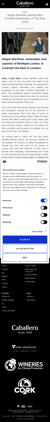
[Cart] (47, 4)
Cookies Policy (31, 412)
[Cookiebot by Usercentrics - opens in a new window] (37, 161)
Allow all (25, 240)
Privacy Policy (35, 410)
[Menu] (3, 4)
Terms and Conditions (17, 410)
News (25, 12)
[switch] (44, 208)
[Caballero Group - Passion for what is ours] (25, 4)
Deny (25, 258)
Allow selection (25, 249)
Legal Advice (18, 412)
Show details (37, 232)
